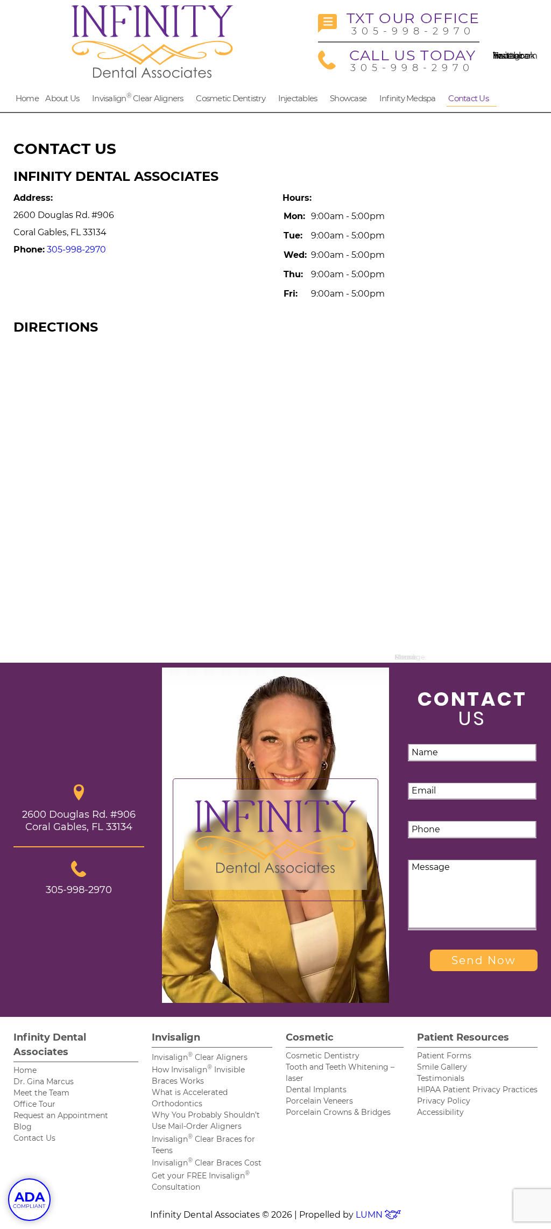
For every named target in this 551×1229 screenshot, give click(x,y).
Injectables (297, 98)
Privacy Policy (443, 1101)
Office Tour (34, 1104)
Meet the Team (41, 1093)
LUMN (370, 1215)
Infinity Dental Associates (49, 1044)
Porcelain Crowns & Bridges (338, 1112)
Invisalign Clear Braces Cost (207, 1163)
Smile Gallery (442, 1067)
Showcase (348, 98)
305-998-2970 (413, 23)
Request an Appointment (60, 1115)
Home (27, 98)
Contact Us (468, 98)
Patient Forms (444, 1056)
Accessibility (440, 1112)
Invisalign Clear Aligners (137, 97)
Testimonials (440, 1078)
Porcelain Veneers (319, 1101)
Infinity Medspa (407, 98)
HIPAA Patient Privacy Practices (477, 1089)
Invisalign (176, 1037)
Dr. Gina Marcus (43, 1081)
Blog (22, 1127)
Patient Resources (463, 1037)
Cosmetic (310, 1037)
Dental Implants (316, 1089)
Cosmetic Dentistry (230, 98)
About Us (62, 98)
